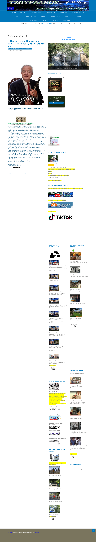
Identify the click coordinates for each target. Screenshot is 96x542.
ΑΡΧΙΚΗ (14, 12)
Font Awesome (11, 534)
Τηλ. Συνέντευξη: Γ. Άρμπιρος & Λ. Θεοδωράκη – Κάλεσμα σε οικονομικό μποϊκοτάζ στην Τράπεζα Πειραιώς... (58, 268)
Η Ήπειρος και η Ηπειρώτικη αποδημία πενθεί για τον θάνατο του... (26, 43)
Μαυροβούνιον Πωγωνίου (55, 501)
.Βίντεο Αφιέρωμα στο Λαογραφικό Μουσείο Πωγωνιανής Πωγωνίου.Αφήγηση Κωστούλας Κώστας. (79, 447)
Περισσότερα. (73, 324)
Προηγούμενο (13, 173)
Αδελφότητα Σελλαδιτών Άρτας (57, 438)
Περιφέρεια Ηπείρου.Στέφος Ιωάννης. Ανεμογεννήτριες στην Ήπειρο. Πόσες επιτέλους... (57, 293)
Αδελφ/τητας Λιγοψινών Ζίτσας (57, 414)
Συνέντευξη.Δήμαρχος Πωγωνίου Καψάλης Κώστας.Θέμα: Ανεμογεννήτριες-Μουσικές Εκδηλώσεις (57, 348)
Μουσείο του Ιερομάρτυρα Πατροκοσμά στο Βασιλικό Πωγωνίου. (76, 386)
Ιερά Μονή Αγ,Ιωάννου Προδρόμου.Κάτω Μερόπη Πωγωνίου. (79, 275)
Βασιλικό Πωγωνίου (54, 514)
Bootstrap (10, 532)
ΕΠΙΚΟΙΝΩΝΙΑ (66, 20)
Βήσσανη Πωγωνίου (54, 430)
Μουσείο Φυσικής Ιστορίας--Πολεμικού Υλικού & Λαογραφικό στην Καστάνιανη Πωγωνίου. (78, 402)
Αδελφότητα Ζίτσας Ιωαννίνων (57, 406)
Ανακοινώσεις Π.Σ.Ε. (47, 23)
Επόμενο (23, 173)
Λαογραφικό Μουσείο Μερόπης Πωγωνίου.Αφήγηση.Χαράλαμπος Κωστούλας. (78, 432)
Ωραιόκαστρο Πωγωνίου (55, 475)
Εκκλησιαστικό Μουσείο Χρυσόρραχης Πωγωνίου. (76, 417)
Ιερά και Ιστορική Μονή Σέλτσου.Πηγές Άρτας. (75, 319)
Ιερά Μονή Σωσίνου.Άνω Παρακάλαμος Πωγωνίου (76, 290)
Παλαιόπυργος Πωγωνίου (55, 489)
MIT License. (37, 532)
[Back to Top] (93, 530)
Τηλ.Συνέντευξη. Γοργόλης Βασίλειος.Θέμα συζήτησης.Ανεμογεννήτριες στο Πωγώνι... (57, 320)
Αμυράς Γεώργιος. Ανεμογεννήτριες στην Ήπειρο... (57, 281)
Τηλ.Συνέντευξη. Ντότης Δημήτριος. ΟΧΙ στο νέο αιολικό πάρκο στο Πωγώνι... (58, 306)
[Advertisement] (33, 28)
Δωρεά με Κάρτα (56, 102)
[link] (61, 169)
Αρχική (19, 23)
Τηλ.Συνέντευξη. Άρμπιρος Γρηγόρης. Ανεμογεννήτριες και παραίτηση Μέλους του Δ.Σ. (57, 334)
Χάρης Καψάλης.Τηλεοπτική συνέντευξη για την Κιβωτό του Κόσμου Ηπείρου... (57, 362)
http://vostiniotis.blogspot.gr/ (76, 469)
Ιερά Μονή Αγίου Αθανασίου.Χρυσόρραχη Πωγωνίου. (78, 261)
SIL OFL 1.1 (23, 534)
